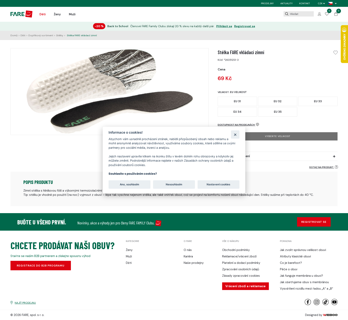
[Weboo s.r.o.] (330, 315)
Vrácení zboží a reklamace (245, 286)
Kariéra (188, 256)
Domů (14, 35)
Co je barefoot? (291, 263)
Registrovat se (244, 26)
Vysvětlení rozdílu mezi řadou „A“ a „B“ (306, 289)
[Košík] (336, 15)
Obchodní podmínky (236, 250)
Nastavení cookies (218, 184)
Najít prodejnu (25, 303)
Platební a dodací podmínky (241, 263)
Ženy (57, 14)
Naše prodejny (194, 263)
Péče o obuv (288, 269)
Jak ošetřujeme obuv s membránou (304, 282)
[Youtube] (334, 304)
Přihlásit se (224, 26)
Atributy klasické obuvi (295, 256)
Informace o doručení (234, 156)
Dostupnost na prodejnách (236, 124)
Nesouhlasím (174, 184)
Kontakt (304, 3)
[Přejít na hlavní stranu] (21, 16)
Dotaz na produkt (321, 167)
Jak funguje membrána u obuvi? (301, 276)
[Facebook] (308, 304)
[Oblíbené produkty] (327, 14)
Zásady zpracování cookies (241, 276)
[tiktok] (325, 304)
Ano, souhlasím (129, 184)
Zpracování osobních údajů (240, 269)
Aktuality (286, 3)
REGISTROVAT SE (313, 222)
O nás (188, 250)
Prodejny (267, 3)
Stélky (59, 35)
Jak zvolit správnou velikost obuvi (303, 250)
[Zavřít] (235, 134)
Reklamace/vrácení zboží (239, 256)
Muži (72, 14)
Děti (42, 14)
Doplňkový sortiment (40, 35)
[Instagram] (317, 304)
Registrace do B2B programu (40, 265)
